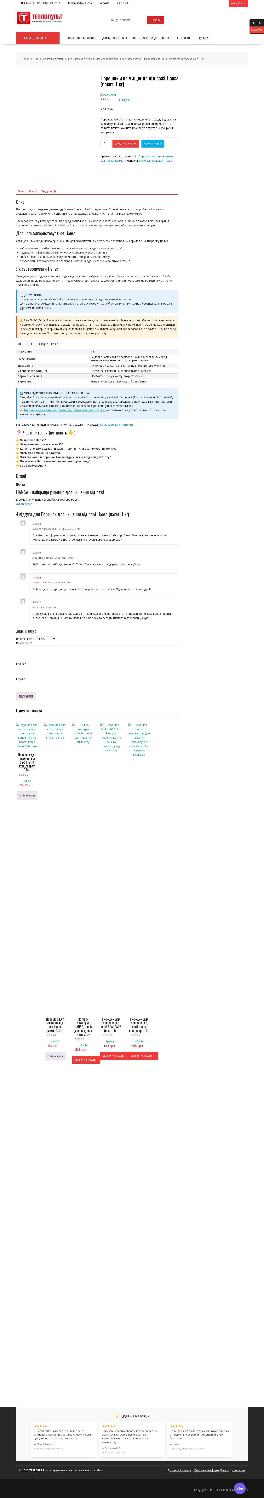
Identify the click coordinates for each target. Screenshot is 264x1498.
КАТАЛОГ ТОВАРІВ (35, 38)
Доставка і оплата (114, 38)
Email (20, 679)
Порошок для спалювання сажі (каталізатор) (115, 59)
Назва (21, 664)
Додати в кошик (125, 143)
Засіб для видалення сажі (155, 160)
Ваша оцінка (25, 639)
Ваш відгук (24, 643)
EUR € (255, 22)
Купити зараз (153, 143)
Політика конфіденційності (152, 38)
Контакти (183, 38)
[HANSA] (108, 95)
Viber (240, 1488)
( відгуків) (124, 100)
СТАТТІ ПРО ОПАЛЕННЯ (82, 38)
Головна (27, 59)
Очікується (27, 795)
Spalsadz (111, 1041)
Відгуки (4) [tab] (48, 191)
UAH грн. (256, 30)
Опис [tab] (21, 191)
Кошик (203, 38)
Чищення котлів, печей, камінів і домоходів (61, 59)
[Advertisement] (215, 1368)
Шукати (156, 20)
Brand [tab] (33, 191)
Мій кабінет (238, 3)
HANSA (27, 781)
